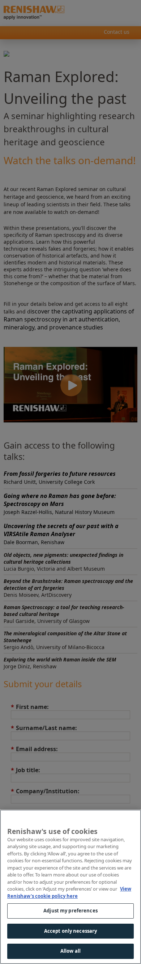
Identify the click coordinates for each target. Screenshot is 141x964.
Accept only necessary (70, 931)
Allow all (70, 951)
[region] (70, 887)
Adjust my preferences (70, 910)
